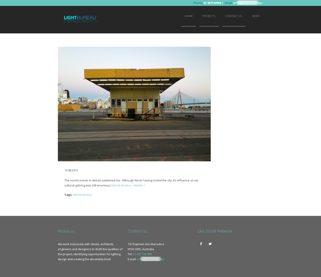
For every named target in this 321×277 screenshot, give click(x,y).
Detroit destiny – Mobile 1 (128, 185)
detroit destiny (82, 195)
